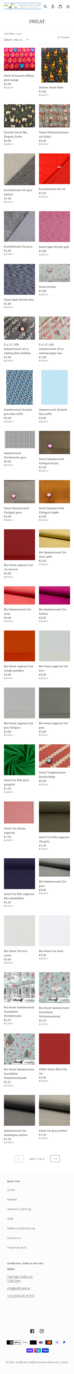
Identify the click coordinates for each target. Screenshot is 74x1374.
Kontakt (12, 1199)
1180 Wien (13, 1280)
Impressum (14, 1237)
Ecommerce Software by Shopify (51, 1362)
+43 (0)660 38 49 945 (20, 1295)
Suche (11, 1189)
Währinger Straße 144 (20, 1276)
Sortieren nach (13, 33)
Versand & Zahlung (19, 1209)
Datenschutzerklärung (21, 1228)
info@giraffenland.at (18, 1288)
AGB (10, 1218)
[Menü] (68, 6)
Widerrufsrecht (16, 1247)
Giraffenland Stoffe (25, 1362)
